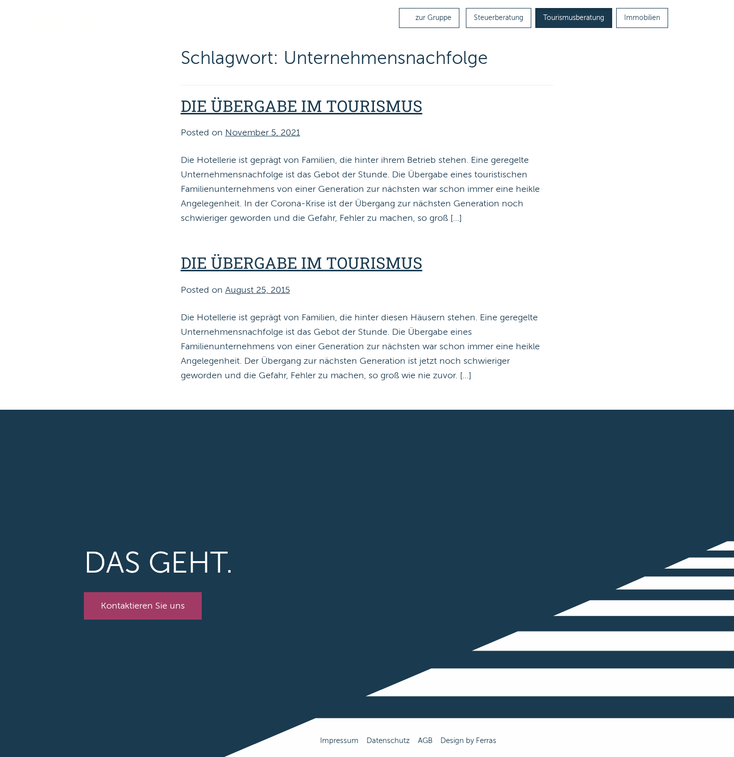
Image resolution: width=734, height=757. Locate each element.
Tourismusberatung (573, 17)
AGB (425, 741)
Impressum (339, 741)
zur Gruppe (432, 17)
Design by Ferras (468, 741)
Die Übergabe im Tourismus (301, 105)
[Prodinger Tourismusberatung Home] (65, 26)
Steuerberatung (498, 17)
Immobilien (642, 17)
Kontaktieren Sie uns (143, 606)
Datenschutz (388, 741)
